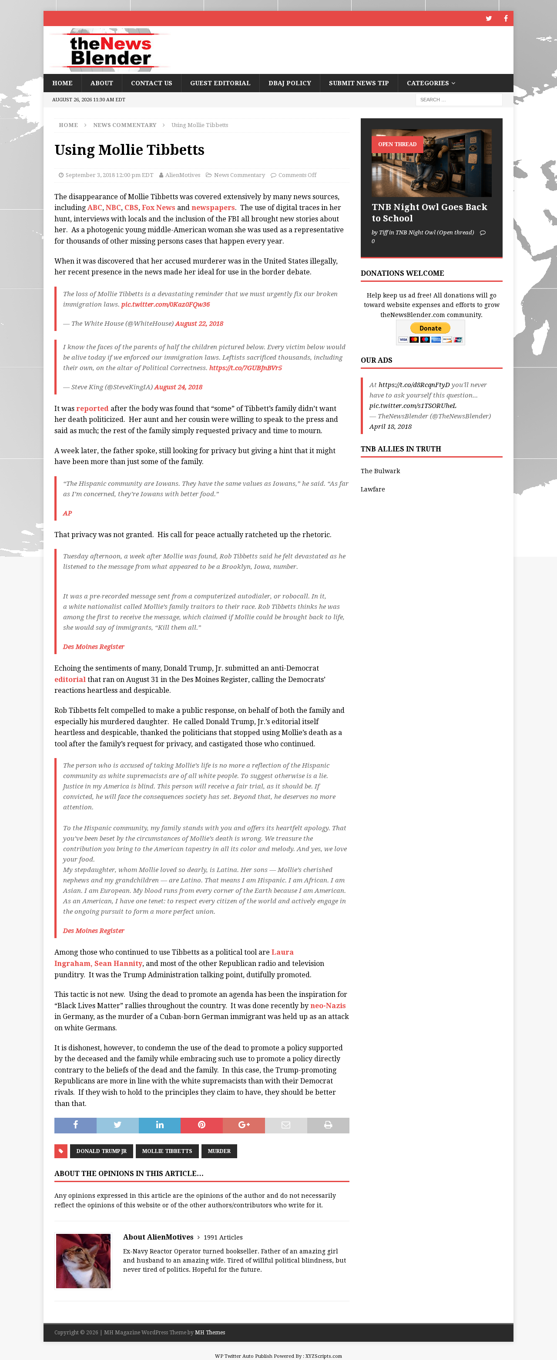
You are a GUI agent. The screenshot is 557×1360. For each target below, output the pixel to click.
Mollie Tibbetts (167, 1151)
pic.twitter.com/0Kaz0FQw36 (165, 304)
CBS (131, 208)
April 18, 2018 (390, 427)
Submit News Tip (359, 83)
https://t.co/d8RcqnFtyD (414, 385)
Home (62, 83)
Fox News (158, 208)
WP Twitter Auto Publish (243, 1356)
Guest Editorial (220, 83)
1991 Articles (223, 1237)
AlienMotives (182, 175)
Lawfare (373, 489)
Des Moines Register (93, 647)
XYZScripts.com (323, 1356)
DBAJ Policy (289, 83)
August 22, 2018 (199, 323)
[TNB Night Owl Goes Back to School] (432, 163)
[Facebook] (505, 18)
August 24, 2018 (178, 387)
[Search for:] (459, 99)
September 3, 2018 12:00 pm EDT (110, 175)
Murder (219, 1151)
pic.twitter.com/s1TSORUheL (412, 406)
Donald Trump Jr (102, 1151)
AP (67, 513)
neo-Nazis (328, 1006)
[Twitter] (489, 18)
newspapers (213, 208)
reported (92, 408)
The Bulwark (380, 471)
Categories (428, 83)
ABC (94, 208)
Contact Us (151, 83)
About (102, 83)
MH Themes (210, 1333)
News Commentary (239, 175)
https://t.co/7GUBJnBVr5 (245, 368)
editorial (70, 679)
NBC (113, 208)
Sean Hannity (118, 963)
